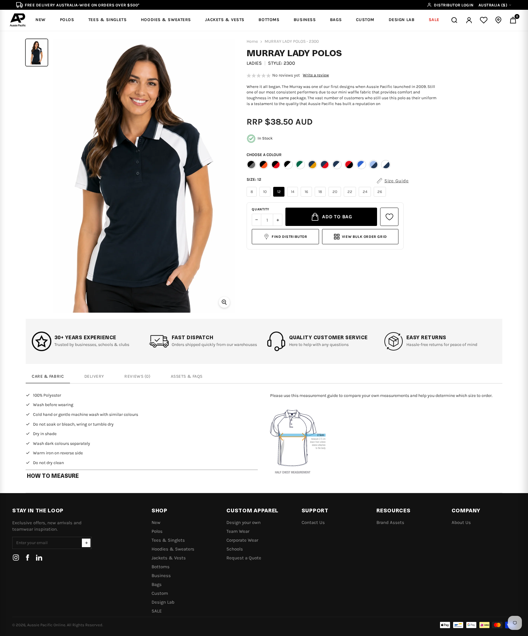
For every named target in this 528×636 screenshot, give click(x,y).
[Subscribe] (86, 543)
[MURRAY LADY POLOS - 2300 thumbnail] (37, 52)
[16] (307, 196)
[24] (365, 196)
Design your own (243, 522)
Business (161, 575)
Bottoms (161, 566)
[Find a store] (498, 20)
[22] (351, 196)
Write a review (316, 75)
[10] (265, 196)
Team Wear (237, 531)
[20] (335, 196)
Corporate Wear (242, 540)
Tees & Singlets (168, 540)
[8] (252, 196)
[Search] (454, 20)
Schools (234, 549)
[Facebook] (27, 557)
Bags (157, 584)
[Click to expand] (224, 302)
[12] (279, 196)
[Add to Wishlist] (389, 217)
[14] (293, 196)
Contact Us (313, 522)
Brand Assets (390, 522)
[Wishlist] (484, 20)
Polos (157, 531)
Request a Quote (243, 558)
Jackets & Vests (169, 558)
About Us (461, 522)
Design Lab (163, 602)
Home (252, 41)
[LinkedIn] (39, 557)
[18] (321, 196)
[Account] (469, 20)
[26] (381, 196)
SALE (157, 611)
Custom (160, 593)
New (156, 522)
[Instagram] (16, 557)
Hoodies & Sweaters (173, 549)
